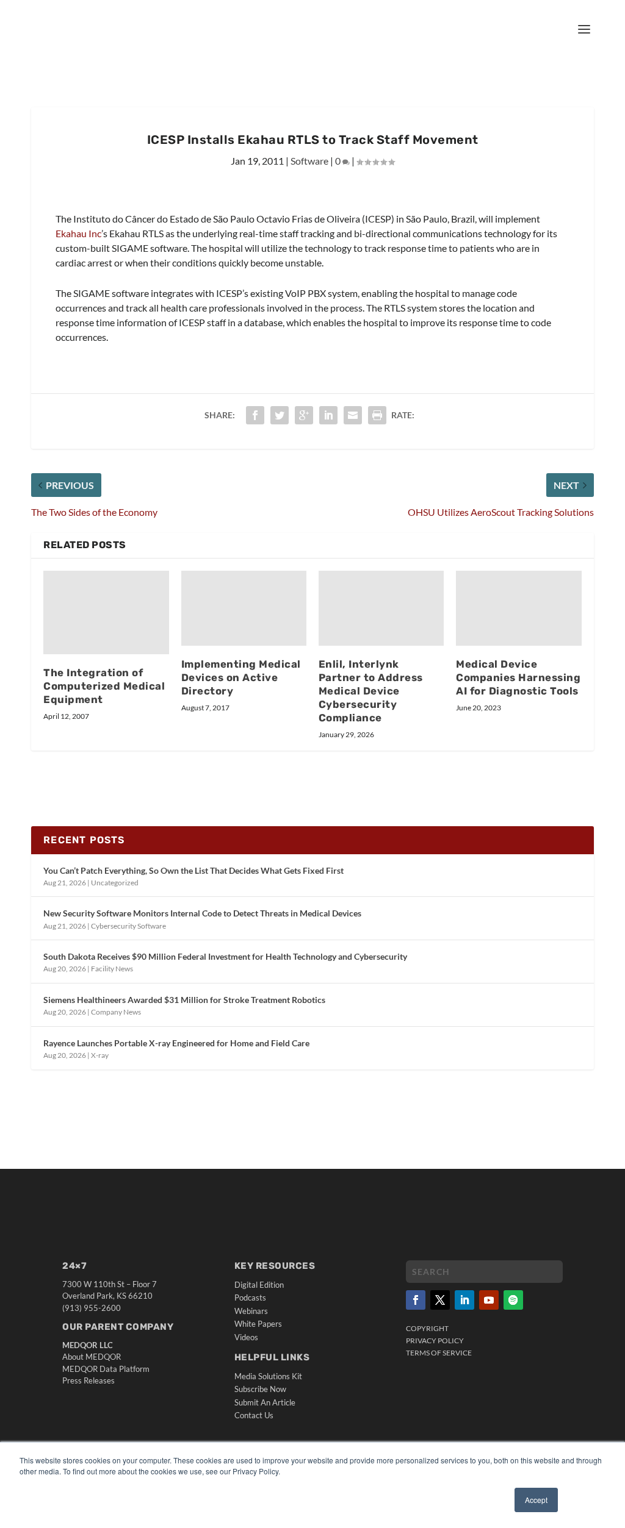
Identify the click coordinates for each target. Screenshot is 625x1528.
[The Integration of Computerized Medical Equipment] (105, 612)
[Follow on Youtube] (489, 1300)
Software (309, 160)
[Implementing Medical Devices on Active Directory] (243, 608)
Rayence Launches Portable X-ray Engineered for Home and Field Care (176, 1043)
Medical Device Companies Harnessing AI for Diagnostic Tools (518, 677)
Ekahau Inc (78, 233)
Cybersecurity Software (128, 925)
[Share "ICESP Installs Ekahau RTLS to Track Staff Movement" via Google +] (304, 415)
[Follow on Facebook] (415, 1300)
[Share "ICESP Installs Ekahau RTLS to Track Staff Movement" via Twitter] (279, 415)
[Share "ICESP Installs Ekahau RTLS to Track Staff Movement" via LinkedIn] (328, 415)
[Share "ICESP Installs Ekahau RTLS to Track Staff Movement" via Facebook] (255, 415)
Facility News (112, 968)
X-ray (100, 1055)
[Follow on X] (440, 1300)
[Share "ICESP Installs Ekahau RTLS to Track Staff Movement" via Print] (377, 415)
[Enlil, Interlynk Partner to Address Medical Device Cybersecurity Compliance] (381, 608)
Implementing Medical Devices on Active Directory (241, 677)
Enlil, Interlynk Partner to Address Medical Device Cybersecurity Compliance (371, 690)
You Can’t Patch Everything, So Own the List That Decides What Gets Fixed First (193, 870)
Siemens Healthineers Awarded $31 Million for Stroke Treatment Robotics (184, 999)
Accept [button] (536, 1499)
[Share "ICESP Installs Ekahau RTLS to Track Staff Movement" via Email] (353, 415)
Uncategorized (115, 882)
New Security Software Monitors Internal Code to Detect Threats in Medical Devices (202, 913)
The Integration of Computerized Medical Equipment (104, 685)
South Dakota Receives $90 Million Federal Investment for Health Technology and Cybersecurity (225, 956)
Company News (116, 1011)
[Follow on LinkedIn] (464, 1300)
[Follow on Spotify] (513, 1300)
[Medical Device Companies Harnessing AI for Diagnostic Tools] (518, 608)
